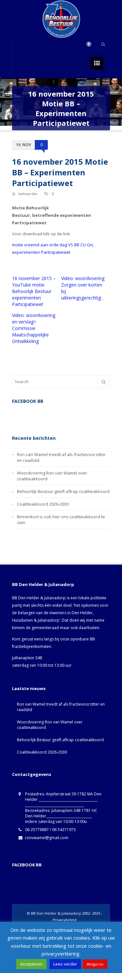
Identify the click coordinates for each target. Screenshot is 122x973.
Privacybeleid (64, 919)
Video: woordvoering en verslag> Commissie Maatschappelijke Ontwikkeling (33, 328)
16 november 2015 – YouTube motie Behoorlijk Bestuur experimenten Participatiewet (34, 291)
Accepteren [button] (31, 964)
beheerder (28, 193)
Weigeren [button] (95, 964)
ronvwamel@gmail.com (46, 837)
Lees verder (65, 964)
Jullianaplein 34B (27, 658)
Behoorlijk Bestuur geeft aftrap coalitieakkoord (63, 491)
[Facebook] (88, 44)
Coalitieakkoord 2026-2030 (43, 504)
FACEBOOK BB (27, 865)
